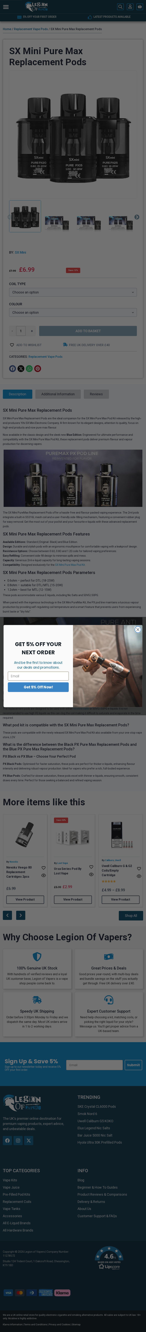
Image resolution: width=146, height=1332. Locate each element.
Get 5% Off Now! (38, 687)
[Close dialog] (138, 629)
